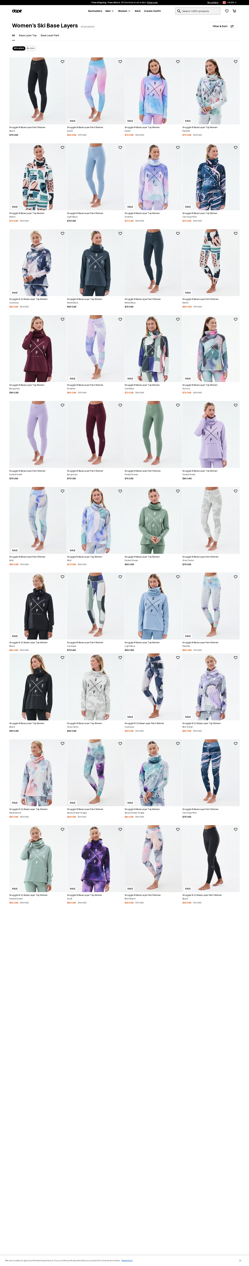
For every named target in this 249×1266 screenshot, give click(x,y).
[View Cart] (234, 11)
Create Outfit (152, 11)
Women (122, 11)
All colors (19, 48)
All (13, 35)
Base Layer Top (28, 35)
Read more (127, 1260)
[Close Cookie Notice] (240, 1260)
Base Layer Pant (50, 35)
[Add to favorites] (62, 61)
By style (30, 48)
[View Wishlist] (226, 11)
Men (108, 11)
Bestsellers (95, 11)
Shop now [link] (152, 2)
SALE (138, 11)
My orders (213, 2)
